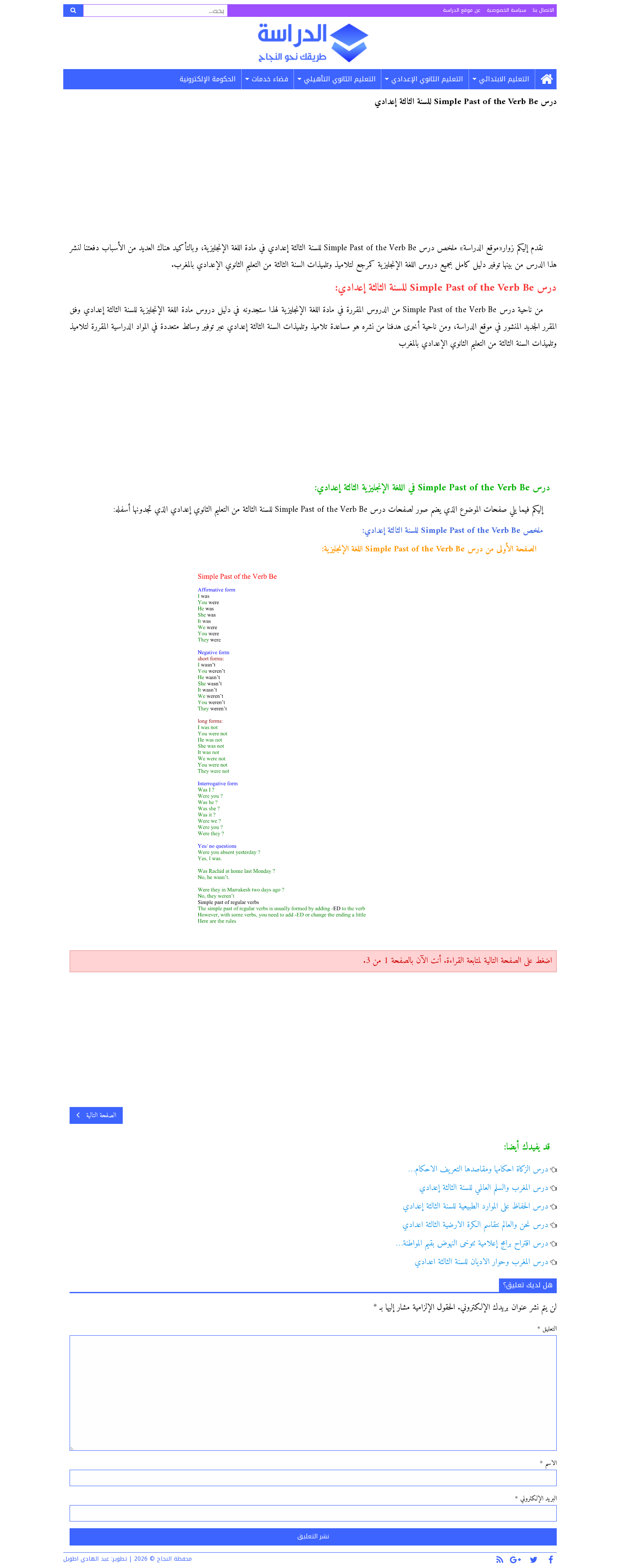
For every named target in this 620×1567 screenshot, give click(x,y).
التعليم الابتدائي (504, 79)
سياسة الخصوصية (506, 10)
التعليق (547, 1329)
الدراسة (313, 43)
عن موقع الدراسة (461, 10)
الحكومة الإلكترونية (208, 79)
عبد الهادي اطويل (86, 1559)
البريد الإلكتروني (536, 1499)
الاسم (548, 1463)
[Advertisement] (313, 178)
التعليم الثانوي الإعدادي (427, 79)
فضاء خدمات (270, 79)
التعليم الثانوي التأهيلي (340, 79)
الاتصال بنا (543, 10)
